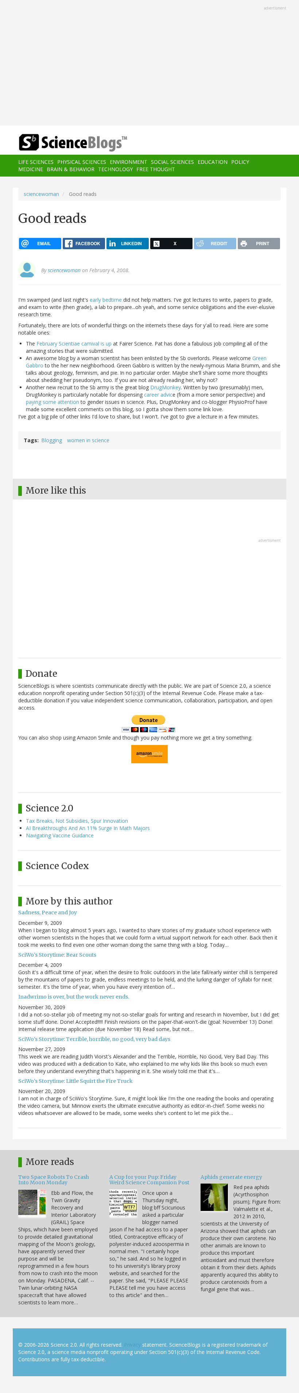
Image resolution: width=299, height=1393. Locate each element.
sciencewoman (41, 193)
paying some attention (52, 401)
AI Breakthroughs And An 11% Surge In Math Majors (88, 828)
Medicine (30, 169)
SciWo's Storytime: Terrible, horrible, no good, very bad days (94, 1039)
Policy (240, 161)
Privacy (132, 1344)
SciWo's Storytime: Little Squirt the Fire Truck (75, 1081)
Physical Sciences (81, 161)
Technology (115, 169)
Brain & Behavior (70, 169)
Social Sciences (172, 161)
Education (213, 161)
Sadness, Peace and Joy (47, 912)
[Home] (62, 143)
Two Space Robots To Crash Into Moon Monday (53, 1180)
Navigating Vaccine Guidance (60, 835)
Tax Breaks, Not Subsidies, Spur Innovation (77, 820)
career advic (158, 394)
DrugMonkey (165, 387)
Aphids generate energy (231, 1177)
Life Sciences (36, 161)
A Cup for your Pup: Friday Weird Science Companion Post (149, 1180)
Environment (128, 161)
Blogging (51, 440)
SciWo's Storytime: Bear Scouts (57, 955)
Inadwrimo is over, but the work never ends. (73, 996)
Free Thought (155, 169)
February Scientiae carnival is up (74, 343)
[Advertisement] (149, 63)
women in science (88, 440)
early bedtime (106, 299)
